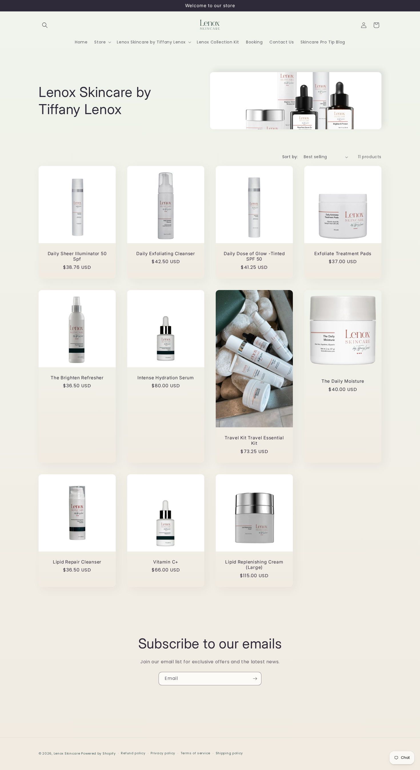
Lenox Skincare (67, 753)
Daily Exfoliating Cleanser (165, 253)
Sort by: (290, 157)
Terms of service (195, 753)
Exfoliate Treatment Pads (342, 253)
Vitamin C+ (165, 562)
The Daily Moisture (342, 381)
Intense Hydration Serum (165, 377)
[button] (45, 25)
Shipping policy (229, 753)
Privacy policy (163, 753)
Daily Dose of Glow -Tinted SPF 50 (254, 256)
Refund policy (133, 753)
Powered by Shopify (98, 753)
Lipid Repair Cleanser (77, 562)
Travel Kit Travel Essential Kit (254, 440)
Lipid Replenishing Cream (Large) (254, 564)
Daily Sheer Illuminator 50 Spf (77, 256)
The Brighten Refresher (77, 377)
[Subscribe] (255, 678)
